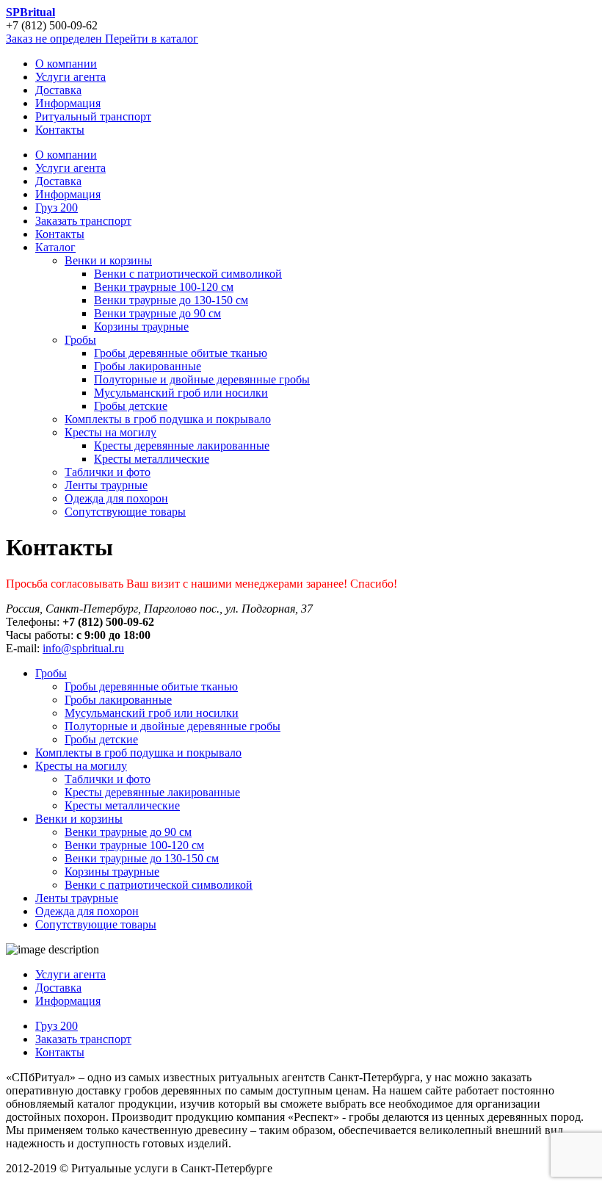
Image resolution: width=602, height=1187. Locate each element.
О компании (66, 154)
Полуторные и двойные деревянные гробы (202, 379)
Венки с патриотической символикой (188, 273)
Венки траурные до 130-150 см (171, 300)
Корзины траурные (141, 326)
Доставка (58, 181)
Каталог (55, 247)
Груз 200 (56, 207)
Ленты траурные (106, 485)
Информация (68, 194)
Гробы (80, 339)
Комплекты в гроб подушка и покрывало (168, 419)
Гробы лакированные (147, 366)
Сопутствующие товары (125, 511)
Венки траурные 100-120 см (163, 287)
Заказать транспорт (83, 220)
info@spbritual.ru (83, 648)
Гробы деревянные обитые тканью (180, 353)
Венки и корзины (108, 260)
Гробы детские (130, 406)
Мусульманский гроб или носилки (181, 392)
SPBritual (30, 12)
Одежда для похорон (116, 498)
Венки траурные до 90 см (157, 313)
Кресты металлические (151, 458)
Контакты (59, 234)
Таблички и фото (107, 472)
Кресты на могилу (110, 432)
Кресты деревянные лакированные (181, 445)
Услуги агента (70, 168)
